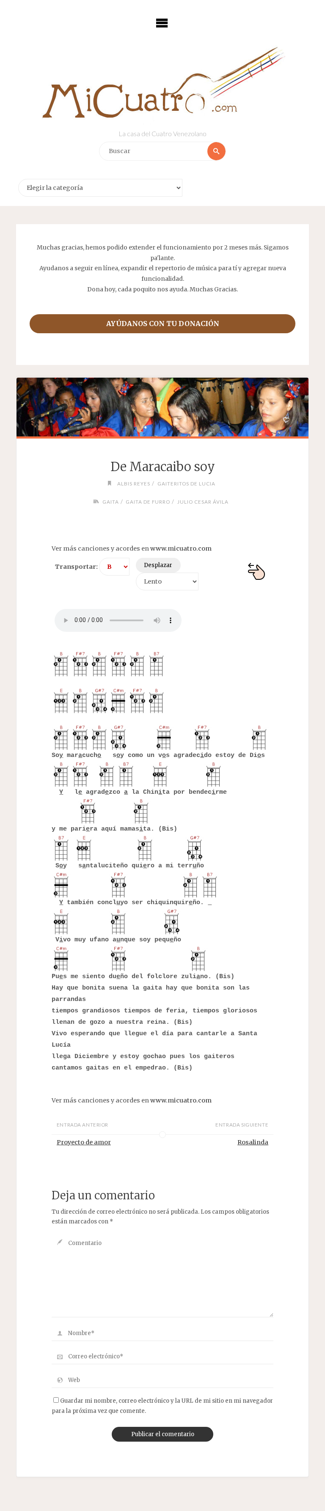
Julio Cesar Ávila (202, 502)
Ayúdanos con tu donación (162, 323)
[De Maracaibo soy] (162, 407)
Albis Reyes (133, 483)
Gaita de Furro (148, 502)
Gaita (110, 502)
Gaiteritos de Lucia (186, 483)
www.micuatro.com (181, 548)
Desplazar (158, 565)
